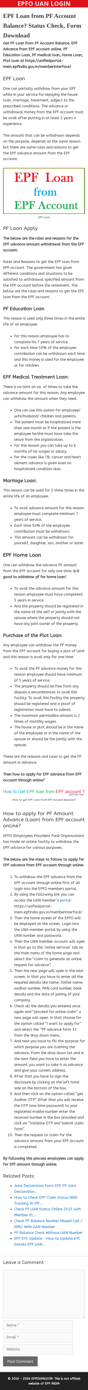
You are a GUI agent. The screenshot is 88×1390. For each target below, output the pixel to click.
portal (65, 900)
